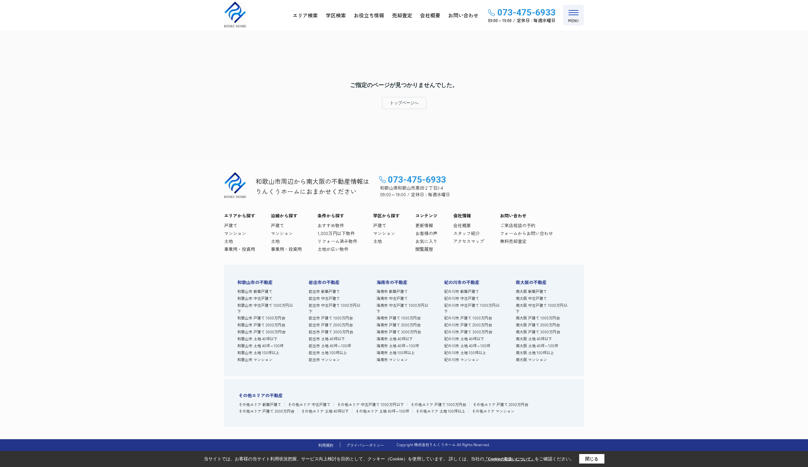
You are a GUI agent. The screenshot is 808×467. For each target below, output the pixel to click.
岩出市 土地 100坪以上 (328, 352)
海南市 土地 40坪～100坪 (398, 345)
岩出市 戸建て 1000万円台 (331, 317)
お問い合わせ (463, 15)
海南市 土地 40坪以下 (395, 338)
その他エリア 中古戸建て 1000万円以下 (370, 404)
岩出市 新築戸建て (324, 291)
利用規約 (325, 445)
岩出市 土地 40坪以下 (327, 338)
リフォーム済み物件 (337, 241)
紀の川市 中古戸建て (461, 298)
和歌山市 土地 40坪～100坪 (260, 345)
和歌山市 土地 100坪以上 (258, 352)
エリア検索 (305, 15)
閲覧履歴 (424, 249)
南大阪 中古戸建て (531, 298)
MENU (573, 20)
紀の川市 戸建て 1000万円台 (468, 317)
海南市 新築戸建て (392, 291)
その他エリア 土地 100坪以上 (440, 411)
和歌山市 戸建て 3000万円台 (261, 331)
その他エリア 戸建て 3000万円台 (266, 411)
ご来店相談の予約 (517, 225)
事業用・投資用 (239, 249)
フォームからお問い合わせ (526, 233)
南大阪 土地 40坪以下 (534, 338)
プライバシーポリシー (365, 445)
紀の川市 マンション (461, 359)
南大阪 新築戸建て (531, 291)
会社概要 (430, 15)
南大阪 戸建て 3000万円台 (538, 331)
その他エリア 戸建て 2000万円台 (500, 404)
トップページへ (404, 102)
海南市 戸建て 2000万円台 (399, 324)
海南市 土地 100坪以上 (396, 352)
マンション (235, 233)
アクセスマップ (468, 241)
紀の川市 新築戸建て (461, 291)
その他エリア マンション (493, 411)
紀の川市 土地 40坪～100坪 (467, 345)
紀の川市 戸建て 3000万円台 (468, 331)
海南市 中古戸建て (392, 298)
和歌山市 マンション (254, 359)
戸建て (230, 225)
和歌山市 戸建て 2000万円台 (261, 324)
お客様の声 (426, 233)
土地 (228, 241)
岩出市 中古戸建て (324, 298)
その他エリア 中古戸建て (309, 404)
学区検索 (336, 15)
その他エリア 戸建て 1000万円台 (438, 404)
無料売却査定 (513, 241)
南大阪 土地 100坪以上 (535, 352)
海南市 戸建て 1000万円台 (399, 317)
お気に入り (426, 241)
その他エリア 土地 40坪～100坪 (382, 411)
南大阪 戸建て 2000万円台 (538, 324)
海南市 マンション (392, 359)
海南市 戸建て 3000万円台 (399, 331)
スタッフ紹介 (466, 233)
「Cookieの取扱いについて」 (509, 459)
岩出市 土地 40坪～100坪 (330, 345)
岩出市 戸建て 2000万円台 (331, 324)
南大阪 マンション (531, 359)
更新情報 (424, 225)
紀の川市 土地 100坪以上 (465, 352)
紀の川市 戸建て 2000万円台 (468, 324)
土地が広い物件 (333, 249)
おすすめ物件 (331, 225)
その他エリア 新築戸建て (260, 404)
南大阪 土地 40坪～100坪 (537, 345)
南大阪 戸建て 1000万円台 (538, 317)
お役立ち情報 (369, 15)
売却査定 (402, 15)
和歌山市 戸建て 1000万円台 (261, 317)
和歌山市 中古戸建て (254, 298)
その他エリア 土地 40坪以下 (325, 411)
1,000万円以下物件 (336, 233)
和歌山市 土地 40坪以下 (257, 338)
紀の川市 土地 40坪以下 (464, 338)
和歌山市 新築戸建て (254, 291)
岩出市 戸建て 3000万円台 (331, 331)
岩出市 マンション (324, 359)
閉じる (591, 458)
